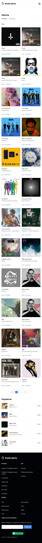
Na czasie (4, 489)
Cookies (23, 476)
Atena (3, 48)
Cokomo (4, 291)
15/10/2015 (7, 174)
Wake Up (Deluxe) (27, 110)
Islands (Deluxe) (26, 170)
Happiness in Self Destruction (30, 231)
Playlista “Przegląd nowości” (10, 468)
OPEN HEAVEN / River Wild (29, 261)
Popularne (4, 493)
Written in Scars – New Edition (10, 231)
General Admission (7, 321)
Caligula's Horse (6, 259)
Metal (22, 510)
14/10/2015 (28, 144)
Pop (3, 502)
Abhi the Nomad (26, 138)
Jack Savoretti (6, 229)
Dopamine (4, 351)
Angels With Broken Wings (29, 50)
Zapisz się (28, 527)
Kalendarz (4, 486)
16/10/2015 (7, 205)
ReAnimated (5, 110)
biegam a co (13, 407)
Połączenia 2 (13, 425)
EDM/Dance (5, 510)
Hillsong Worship (27, 259)
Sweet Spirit (5, 289)
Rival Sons (5, 379)
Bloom (3, 261)
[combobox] (13, 18)
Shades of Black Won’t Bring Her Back (13, 50)
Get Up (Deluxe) (26, 321)
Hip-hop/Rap (24, 502)
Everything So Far (6, 170)
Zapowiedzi (5, 482)
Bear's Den (25, 169)
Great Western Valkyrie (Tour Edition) (12, 381)
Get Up (24, 291)
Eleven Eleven (26, 201)
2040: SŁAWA (13, 416)
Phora (23, 48)
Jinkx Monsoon (6, 108)
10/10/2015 (7, 54)
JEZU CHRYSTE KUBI (15, 434)
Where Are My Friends (28, 140)
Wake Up (4, 140)
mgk (3, 319)
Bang (23, 80)
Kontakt (23, 468)
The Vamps (25, 108)
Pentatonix (5, 199)
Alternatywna (5, 506)
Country (23, 514)
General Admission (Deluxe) (30, 351)
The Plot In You (26, 229)
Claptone (24, 379)
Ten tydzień (5, 478)
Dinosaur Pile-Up (26, 199)
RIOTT (11, 444)
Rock (22, 506)
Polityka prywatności (27, 472)
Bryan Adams (25, 289)
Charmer (24, 381)
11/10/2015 (28, 54)
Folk (3, 514)
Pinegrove (4, 169)
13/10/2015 (28, 84)
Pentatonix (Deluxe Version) (10, 201)
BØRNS (4, 349)
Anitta (23, 78)
